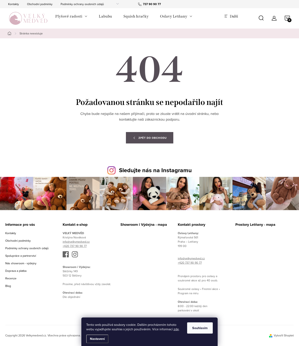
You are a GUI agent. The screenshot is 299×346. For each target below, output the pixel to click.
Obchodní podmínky (39, 4)
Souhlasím (200, 328)
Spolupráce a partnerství (20, 256)
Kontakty (13, 4)
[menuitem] (71, 16)
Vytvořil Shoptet (284, 335)
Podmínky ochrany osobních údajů (82, 4)
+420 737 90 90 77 (75, 246)
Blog (8, 286)
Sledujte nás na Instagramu (155, 170)
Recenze (10, 278)
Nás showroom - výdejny (20, 263)
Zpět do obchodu (153, 138)
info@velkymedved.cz (76, 242)
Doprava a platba (15, 271)
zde (176, 329)
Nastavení (97, 338)
